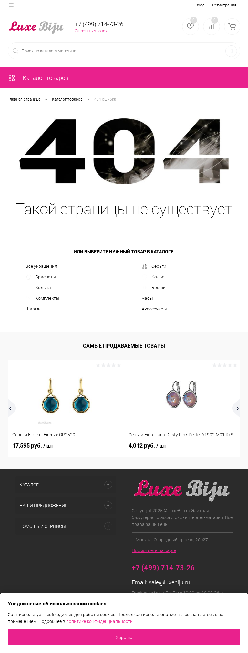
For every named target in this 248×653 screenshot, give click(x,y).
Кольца (43, 287)
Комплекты (47, 298)
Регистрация (224, 5)
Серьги (158, 266)
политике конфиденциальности (99, 621)
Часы (147, 298)
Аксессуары (154, 308)
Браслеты (45, 276)
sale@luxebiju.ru (169, 582)
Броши (158, 287)
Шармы (34, 308)
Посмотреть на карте (154, 550)
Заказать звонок (91, 30)
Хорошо (124, 637)
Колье (157, 276)
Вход (199, 5)
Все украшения (41, 266)
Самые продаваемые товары (124, 346)
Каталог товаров (44, 77)
